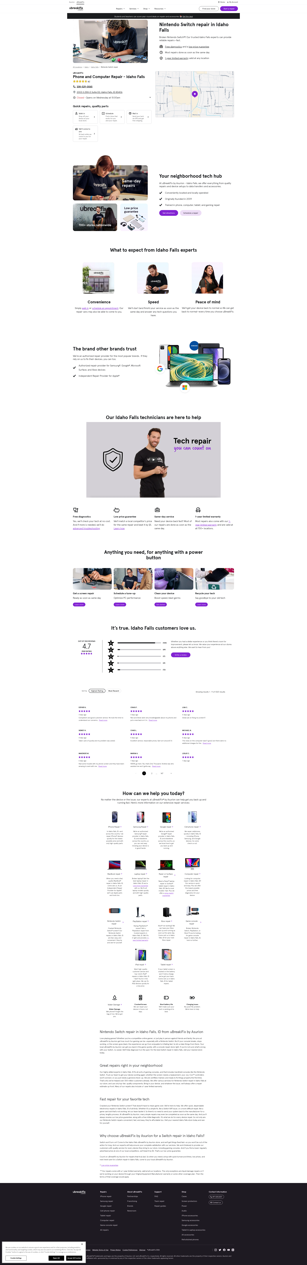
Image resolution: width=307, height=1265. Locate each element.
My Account (233, 2)
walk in (85, 308)
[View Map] (195, 94)
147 (162, 773)
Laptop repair (139, 874)
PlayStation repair (140, 921)
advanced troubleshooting (86, 528)
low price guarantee (199, 46)
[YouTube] (228, 1250)
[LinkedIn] (233, 1250)
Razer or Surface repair (166, 875)
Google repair (165, 827)
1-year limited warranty (176, 58)
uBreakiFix (80, 2)
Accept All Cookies (74, 1258)
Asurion (72, 2)
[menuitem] (120, 8)
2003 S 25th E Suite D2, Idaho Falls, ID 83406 (99, 92)
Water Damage (114, 1004)
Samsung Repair (140, 827)
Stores (222, 2)
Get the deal (188, 16)
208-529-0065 (84, 86)
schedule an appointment (105, 308)
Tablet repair (166, 964)
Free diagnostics (173, 46)
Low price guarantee (140, 886)
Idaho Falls (95, 67)
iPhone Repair (114, 827)
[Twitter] (220, 1250)
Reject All (56, 1258)
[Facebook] (224, 1250)
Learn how (119, 528)
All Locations (77, 67)
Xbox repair (166, 921)
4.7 (89, 81)
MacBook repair (113, 874)
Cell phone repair (191, 827)
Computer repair (192, 874)
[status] (102, 715)
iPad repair (139, 964)
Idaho (87, 67)
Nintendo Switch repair (114, 922)
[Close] (82, 1244)
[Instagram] (215, 1250)
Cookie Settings (16, 1258)
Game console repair (192, 922)
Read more (103, 720)
